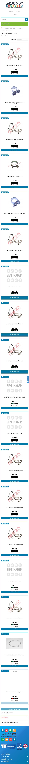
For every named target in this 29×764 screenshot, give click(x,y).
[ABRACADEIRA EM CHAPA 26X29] (14, 165)
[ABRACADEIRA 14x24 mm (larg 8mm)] (14, 312)
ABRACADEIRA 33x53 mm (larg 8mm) (14, 618)
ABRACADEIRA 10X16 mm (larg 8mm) (14, 65)
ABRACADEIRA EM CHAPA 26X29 (14, 176)
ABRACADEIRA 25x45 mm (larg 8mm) (14, 544)
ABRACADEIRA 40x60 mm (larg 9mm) (14, 470)
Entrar (17, 11)
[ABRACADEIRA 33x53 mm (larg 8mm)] (14, 606)
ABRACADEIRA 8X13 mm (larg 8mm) (14, 692)
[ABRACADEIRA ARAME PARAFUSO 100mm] (14, 643)
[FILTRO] (28, 382)
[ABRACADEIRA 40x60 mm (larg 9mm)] (14, 459)
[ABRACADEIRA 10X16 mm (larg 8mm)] (14, 54)
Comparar (5, 44)
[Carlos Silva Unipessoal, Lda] (14, 4)
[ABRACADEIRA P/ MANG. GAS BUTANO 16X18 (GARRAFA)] (14, 91)
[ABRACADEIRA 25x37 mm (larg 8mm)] (14, 239)
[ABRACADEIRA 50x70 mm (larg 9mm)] (14, 349)
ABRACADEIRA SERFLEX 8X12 (14, 287)
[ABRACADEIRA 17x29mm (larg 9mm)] (14, 128)
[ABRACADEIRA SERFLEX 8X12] (14, 275)
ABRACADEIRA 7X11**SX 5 (14, 581)
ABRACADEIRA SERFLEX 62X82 (14, 433)
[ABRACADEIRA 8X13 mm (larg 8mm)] (14, 680)
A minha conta (5, 754)
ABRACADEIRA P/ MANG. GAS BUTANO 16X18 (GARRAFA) (14, 103)
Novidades (5, 717)
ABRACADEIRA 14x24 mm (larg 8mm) (14, 324)
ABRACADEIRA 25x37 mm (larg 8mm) (14, 250)
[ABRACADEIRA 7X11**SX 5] (14, 570)
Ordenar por (13, 39)
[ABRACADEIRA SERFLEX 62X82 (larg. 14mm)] (14, 386)
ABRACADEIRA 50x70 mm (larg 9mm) (14, 361)
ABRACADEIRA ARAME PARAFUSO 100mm (14, 655)
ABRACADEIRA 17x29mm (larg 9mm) (14, 139)
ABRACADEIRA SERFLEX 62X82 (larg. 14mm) (14, 397)
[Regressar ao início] (1, 28)
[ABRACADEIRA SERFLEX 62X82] (14, 422)
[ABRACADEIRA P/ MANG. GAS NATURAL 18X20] (14, 202)
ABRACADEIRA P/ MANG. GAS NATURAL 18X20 (14, 213)
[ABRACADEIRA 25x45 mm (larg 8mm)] (14, 533)
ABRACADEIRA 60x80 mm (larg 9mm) (14, 507)
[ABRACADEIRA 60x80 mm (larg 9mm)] (14, 496)
